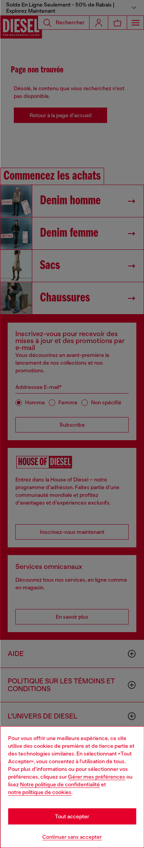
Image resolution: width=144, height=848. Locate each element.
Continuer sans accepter (72, 837)
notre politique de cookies (39, 792)
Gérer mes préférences (96, 777)
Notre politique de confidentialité (60, 784)
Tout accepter (72, 816)
